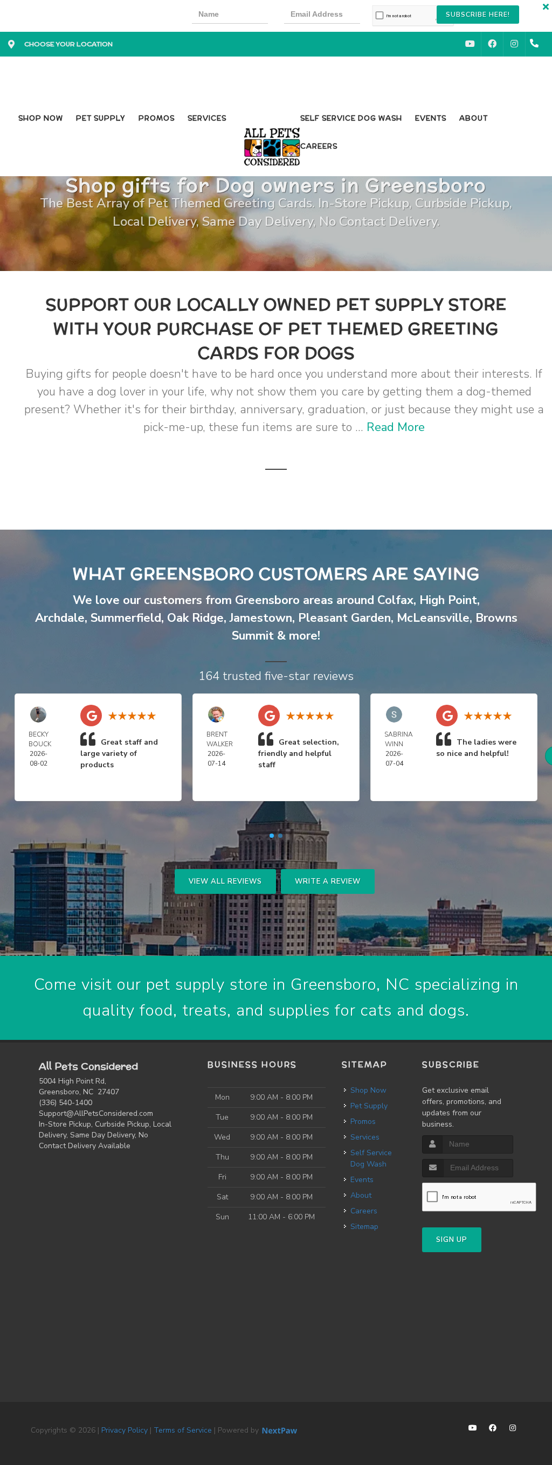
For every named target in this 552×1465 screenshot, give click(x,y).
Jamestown (261, 618)
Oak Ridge (195, 618)
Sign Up (451, 1240)
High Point (448, 600)
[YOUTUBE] (470, 44)
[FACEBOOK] (492, 44)
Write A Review (328, 881)
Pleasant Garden (344, 618)
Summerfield (126, 618)
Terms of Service (183, 1430)
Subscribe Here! (478, 14)
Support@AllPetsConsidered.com (96, 1113)
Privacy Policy (124, 1430)
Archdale (60, 618)
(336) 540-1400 (65, 1103)
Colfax (395, 600)
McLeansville (433, 618)
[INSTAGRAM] (514, 44)
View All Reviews (225, 881)
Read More (396, 427)
